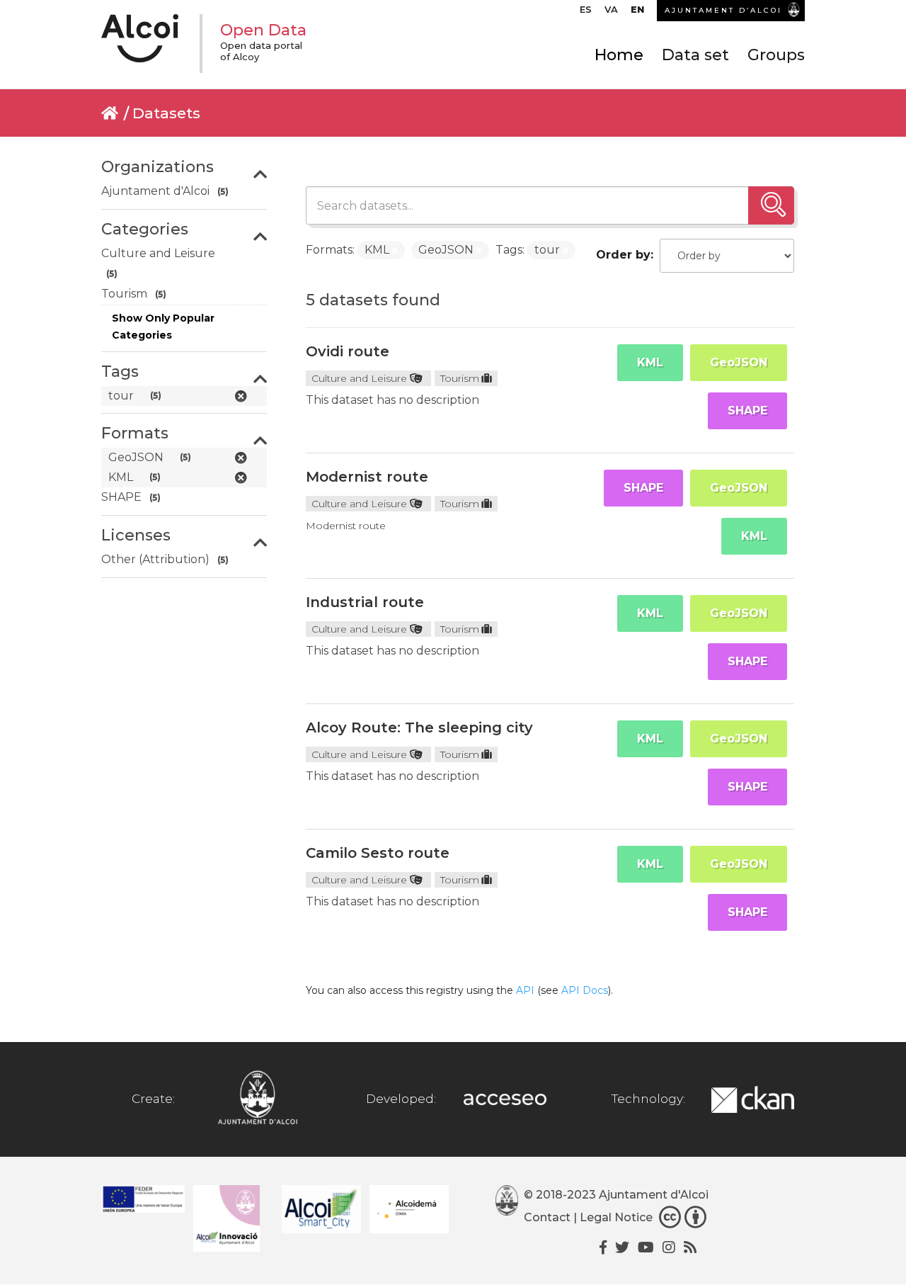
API (525, 990)
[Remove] (395, 251)
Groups (776, 54)
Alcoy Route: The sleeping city (419, 727)
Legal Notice (616, 1217)
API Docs (584, 990)
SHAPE (747, 410)
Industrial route (365, 602)
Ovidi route (347, 351)
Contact (547, 1217)
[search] (771, 205)
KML (650, 362)
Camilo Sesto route (377, 852)
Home (619, 54)
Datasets (166, 113)
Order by (623, 254)
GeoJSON (738, 362)
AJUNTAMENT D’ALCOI (723, 10)
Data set (695, 54)
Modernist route (367, 476)
